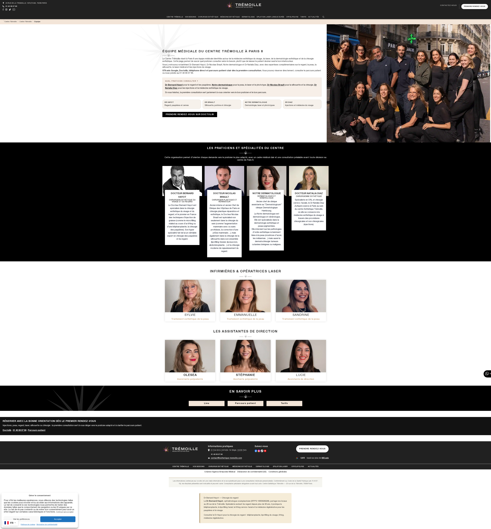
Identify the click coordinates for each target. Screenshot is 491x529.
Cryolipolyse (297, 466)
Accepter (58, 519)
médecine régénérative (213, 518)
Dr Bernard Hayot (197, 65)
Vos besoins (199, 466)
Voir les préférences (21, 519)
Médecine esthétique (242, 466)
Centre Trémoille (180, 466)
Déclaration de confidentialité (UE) (251, 472)
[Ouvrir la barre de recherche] (323, 17)
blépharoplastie (253, 515)
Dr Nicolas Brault (214, 65)
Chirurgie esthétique (218, 466)
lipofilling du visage (269, 515)
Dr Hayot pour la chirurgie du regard (230, 515)
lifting (281, 515)
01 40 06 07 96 (11, 6)
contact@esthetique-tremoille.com (226, 458)
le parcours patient (312, 71)
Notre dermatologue (232, 65)
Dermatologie (262, 466)
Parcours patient (36, 430)
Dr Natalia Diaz (252, 65)
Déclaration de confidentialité (46, 524)
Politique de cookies (28, 524)
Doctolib (7, 430)
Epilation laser (280, 466)
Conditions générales (278, 472)
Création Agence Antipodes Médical (219, 472)
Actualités (313, 466)
